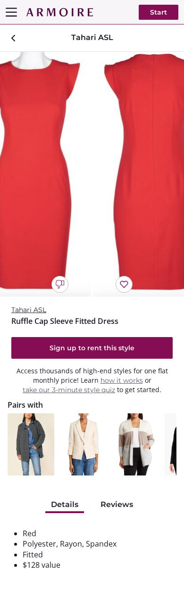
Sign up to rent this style (92, 348)
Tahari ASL (28, 310)
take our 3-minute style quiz (69, 390)
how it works (121, 380)
